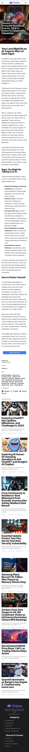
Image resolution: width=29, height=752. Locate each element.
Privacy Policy (9, 741)
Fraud (3, 380)
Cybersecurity (8, 20)
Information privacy (18, 380)
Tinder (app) (21, 383)
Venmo (12, 385)
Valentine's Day (5, 385)
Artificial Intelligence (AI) (12, 728)
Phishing (11, 381)
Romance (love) (19, 381)
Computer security (6, 376)
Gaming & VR (5, 606)
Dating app (11, 378)
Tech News (4, 571)
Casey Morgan (5, 661)
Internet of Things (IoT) (12, 731)
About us (8, 746)
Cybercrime (5, 378)
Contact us (8, 738)
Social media (13, 383)
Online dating (5, 381)
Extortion (22, 378)
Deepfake (17, 378)
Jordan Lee (4, 368)
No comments (13, 37)
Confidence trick (16, 376)
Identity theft (8, 380)
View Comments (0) (14, 352)
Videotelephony (19, 385)
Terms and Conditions (11, 744)
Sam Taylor (4, 591)
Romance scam (5, 383)
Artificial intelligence (7, 375)
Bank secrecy (16, 375)
